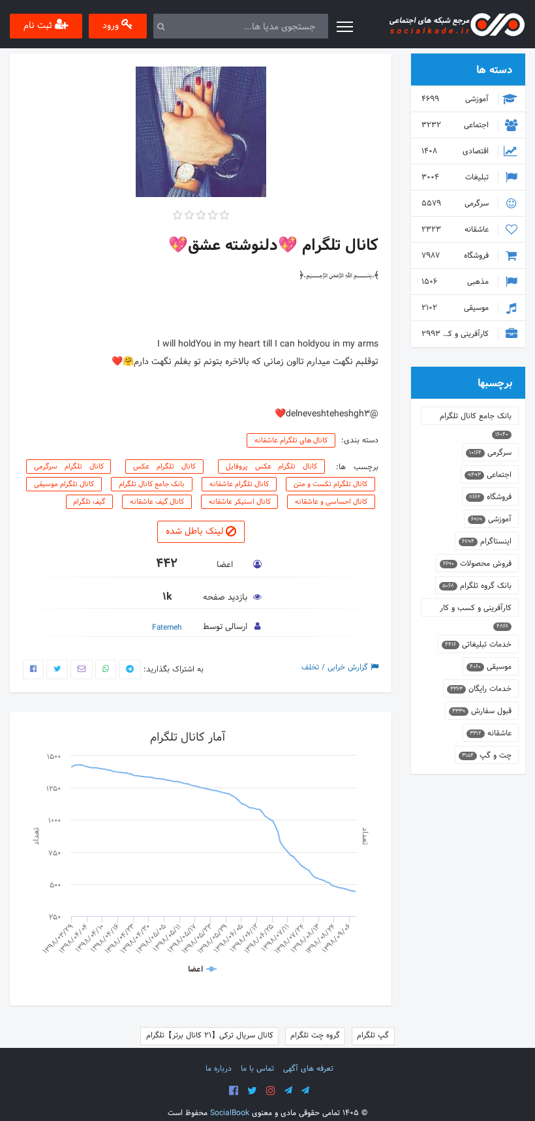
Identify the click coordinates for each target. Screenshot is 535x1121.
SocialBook (229, 1113)
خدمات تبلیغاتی (478, 644)
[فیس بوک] (233, 1091)
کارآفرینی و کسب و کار (454, 334)
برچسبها (495, 383)
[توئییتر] (252, 1091)
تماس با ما (257, 1068)
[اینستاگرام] (270, 1091)
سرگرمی (456, 203)
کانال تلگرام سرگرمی (69, 466)
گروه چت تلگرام (315, 1035)
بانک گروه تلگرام (477, 585)
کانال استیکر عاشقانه (240, 502)
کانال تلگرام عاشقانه (239, 484)
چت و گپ (487, 755)
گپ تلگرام (373, 1035)
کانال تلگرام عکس (164, 466)
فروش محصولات (477, 563)
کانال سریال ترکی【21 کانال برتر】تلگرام (209, 1035)
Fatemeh (167, 627)
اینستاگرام (487, 541)
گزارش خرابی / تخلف (336, 667)
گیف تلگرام (89, 502)
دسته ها (494, 70)
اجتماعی (456, 125)
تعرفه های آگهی (308, 1068)
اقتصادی (456, 151)
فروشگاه (456, 255)
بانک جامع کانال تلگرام (152, 484)
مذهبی (456, 281)
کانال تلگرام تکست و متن (330, 484)
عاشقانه (456, 229)
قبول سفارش (482, 711)
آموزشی (456, 99)
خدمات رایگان (481, 689)
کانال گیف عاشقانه (157, 502)
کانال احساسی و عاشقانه (331, 502)
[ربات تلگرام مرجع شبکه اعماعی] (305, 1091)
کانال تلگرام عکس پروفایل (272, 466)
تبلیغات (456, 177)
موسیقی (456, 308)
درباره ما (219, 1068)
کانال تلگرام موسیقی (64, 484)
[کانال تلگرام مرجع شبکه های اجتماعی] (288, 1091)
